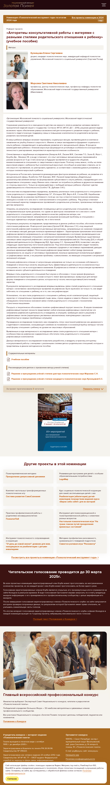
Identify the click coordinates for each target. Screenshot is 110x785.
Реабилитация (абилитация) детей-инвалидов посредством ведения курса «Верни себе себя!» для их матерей (79, 499)
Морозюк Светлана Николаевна (49, 83)
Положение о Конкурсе (14, 721)
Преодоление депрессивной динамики (25, 476)
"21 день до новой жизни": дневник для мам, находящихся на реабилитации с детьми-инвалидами (28, 546)
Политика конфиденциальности (80, 759)
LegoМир (63, 479)
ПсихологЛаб (12, 519)
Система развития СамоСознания (23, 496)
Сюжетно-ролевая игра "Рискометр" (77, 544)
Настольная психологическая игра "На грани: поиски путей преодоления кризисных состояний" (78, 524)
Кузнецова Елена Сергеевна (47, 53)
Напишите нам (72, 755)
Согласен (12, 779)
